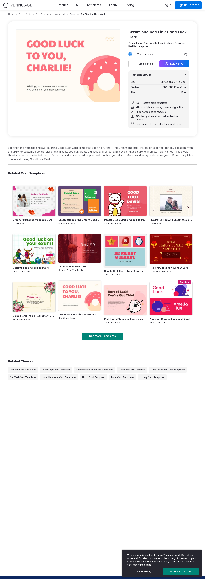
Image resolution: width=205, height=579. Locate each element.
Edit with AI (177, 63)
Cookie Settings (144, 571)
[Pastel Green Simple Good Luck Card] (125, 201)
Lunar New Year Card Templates (59, 377)
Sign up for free (188, 5)
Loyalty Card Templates (152, 377)
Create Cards (25, 14)
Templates (93, 5)
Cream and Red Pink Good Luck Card (79, 314)
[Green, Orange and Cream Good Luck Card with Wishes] (79, 201)
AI (77, 5)
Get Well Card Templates (23, 377)
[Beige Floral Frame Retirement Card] (34, 297)
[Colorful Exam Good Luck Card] (34, 249)
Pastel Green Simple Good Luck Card (125, 219)
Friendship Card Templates (56, 369)
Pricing (129, 5)
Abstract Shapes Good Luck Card (170, 319)
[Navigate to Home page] (17, 5)
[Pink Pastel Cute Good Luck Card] (125, 300)
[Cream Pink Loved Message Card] (34, 201)
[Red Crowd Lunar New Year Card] (171, 249)
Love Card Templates (122, 377)
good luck (60, 14)
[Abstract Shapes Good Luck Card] (171, 298)
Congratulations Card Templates (168, 369)
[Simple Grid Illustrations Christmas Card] (125, 250)
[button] (143, 63)
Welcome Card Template (132, 369)
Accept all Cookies (180, 571)
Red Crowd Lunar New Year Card (169, 267)
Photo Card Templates (94, 377)
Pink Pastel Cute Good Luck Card (124, 319)
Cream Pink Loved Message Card (32, 219)
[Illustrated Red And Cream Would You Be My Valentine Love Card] (171, 201)
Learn (113, 5)
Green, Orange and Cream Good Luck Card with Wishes (79, 219)
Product (62, 5)
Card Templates (43, 14)
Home (11, 14)
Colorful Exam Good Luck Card (31, 267)
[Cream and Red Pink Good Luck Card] (79, 296)
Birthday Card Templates (23, 369)
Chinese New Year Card (72, 266)
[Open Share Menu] (185, 54)
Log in (167, 5)
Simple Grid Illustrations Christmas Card (125, 271)
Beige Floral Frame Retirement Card (34, 316)
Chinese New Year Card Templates (94, 369)
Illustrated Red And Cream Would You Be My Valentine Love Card (171, 219)
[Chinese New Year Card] (79, 248)
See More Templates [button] (102, 336)
